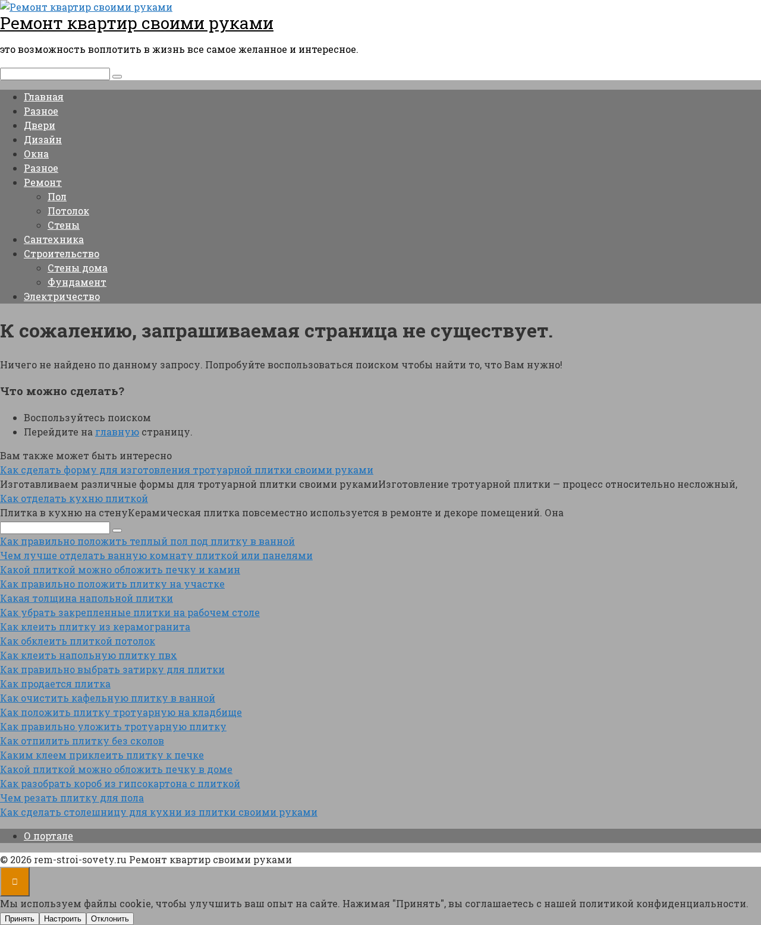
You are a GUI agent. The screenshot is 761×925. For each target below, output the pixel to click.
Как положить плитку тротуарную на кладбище (121, 712)
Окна (36, 153)
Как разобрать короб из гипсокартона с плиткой (120, 783)
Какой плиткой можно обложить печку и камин (120, 569)
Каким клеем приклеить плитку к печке (102, 755)
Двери (39, 125)
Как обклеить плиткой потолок (77, 640)
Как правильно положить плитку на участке (112, 583)
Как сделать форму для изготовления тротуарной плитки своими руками (186, 469)
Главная (44, 96)
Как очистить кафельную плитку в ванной (107, 698)
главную (117, 431)
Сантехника (54, 239)
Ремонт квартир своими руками (136, 23)
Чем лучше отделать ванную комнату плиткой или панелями (156, 555)
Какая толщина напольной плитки (86, 598)
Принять (19, 918)
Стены (64, 225)
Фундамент (77, 282)
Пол (57, 196)
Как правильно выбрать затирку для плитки (112, 669)
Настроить (62, 918)
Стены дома (78, 267)
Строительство (61, 253)
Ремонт (43, 182)
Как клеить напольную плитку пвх (88, 655)
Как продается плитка (55, 683)
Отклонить (110, 918)
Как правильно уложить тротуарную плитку (113, 726)
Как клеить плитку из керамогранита (95, 626)
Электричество (62, 296)
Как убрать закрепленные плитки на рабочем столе (130, 612)
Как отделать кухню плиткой (74, 498)
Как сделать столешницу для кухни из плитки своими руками (158, 812)
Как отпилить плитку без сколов (82, 740)
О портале (48, 835)
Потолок (68, 210)
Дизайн (43, 139)
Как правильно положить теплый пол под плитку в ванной (147, 541)
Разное (41, 111)
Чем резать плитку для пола (72, 797)
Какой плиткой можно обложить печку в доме (116, 769)
